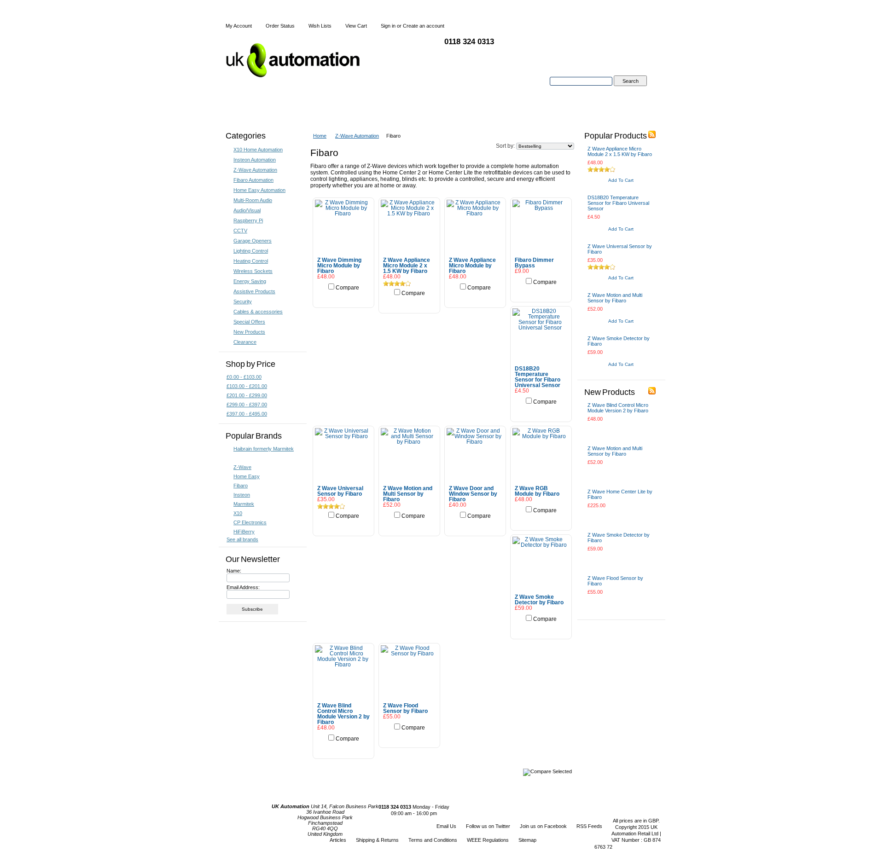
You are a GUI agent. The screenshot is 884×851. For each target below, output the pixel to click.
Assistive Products (254, 291)
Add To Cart (343, 297)
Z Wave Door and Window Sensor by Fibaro (473, 494)
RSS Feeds (589, 826)
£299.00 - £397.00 (247, 404)
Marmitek (243, 504)
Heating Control (250, 261)
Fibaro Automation (253, 180)
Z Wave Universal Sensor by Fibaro (340, 491)
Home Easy (246, 476)
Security (242, 301)
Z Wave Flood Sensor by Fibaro (405, 708)
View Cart (356, 26)
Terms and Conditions (432, 840)
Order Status (280, 26)
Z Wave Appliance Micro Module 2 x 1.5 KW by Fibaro (406, 265)
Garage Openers (252, 240)
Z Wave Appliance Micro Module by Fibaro (472, 265)
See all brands (242, 539)
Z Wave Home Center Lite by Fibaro (619, 494)
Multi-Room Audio (252, 200)
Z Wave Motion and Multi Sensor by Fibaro (407, 494)
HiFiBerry (244, 531)
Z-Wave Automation (255, 170)
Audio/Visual (247, 210)
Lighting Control (250, 251)
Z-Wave (242, 467)
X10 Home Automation (258, 149)
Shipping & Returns (377, 840)
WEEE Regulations (488, 840)
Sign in (388, 26)
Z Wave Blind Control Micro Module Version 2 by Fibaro (343, 714)
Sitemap (527, 840)
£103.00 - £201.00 (247, 386)
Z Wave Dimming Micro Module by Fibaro (339, 265)
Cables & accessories (258, 311)
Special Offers (249, 321)
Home (319, 136)
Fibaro (240, 485)
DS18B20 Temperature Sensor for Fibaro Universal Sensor (537, 377)
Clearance (244, 342)
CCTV (240, 230)
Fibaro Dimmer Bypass (534, 262)
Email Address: (243, 587)
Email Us (446, 826)
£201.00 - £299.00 (247, 395)
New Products (249, 332)
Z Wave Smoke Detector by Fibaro (539, 599)
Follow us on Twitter (488, 826)
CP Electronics (250, 522)
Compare (347, 287)
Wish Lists (320, 26)
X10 (237, 513)
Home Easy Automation (259, 190)
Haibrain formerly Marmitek (263, 449)
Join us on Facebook (543, 826)
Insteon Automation (254, 159)
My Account (239, 26)
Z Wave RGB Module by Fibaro (537, 491)
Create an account (423, 26)
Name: (234, 570)
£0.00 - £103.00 (244, 377)
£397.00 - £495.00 (247, 414)
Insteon (241, 495)
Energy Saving (249, 281)
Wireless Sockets (253, 271)
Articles (338, 840)
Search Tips (630, 91)
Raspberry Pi (248, 220)
